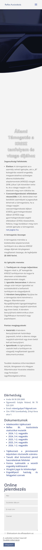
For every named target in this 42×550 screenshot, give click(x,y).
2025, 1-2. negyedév (18, 439)
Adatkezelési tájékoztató (18, 424)
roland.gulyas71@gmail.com (24, 408)
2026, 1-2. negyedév (18, 445)
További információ (11, 540)
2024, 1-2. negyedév (18, 433)
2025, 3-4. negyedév (18, 442)
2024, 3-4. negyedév (18, 436)
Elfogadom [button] (9, 545)
